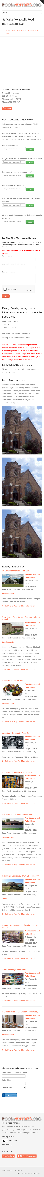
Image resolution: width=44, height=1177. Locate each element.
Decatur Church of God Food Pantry (17, 814)
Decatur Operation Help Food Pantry (17, 772)
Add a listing (7, 1144)
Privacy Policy (8, 1137)
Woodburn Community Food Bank (16, 733)
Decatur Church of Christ (12, 681)
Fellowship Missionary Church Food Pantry (20, 876)
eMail (13, 264)
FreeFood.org (8, 1156)
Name (7, 256)
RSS (3, 1140)
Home (7, 30)
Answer (30, 149)
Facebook (7, 108)
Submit (6, 296)
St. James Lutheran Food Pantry (16, 571)
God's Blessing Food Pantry (14, 969)
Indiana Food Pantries (17, 30)
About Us (26, 1173)
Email (4, 594)
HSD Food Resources (27, 1156)
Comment (8, 272)
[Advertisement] (22, 59)
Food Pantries (22, 6)
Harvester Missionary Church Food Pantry (20, 1012)
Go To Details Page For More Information (18, 606)
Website (10, 594)
